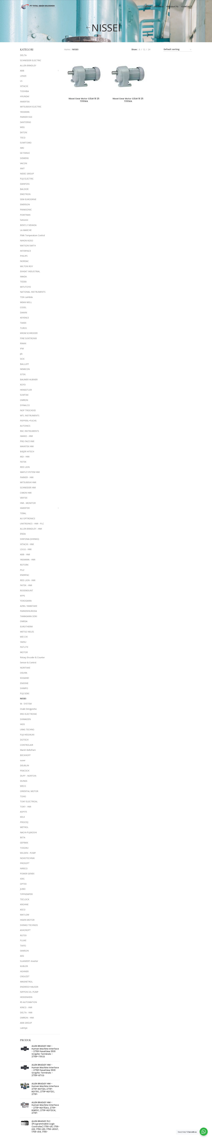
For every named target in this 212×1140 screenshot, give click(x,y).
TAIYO (23, 945)
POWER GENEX (27, 873)
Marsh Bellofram (28, 750)
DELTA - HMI (26, 1012)
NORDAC (24, 261)
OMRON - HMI (27, 1017)
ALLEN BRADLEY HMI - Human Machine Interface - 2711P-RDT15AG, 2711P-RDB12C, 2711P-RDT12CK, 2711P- (45, 1107)
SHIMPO (24, 688)
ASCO (22, 909)
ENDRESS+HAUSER (29, 986)
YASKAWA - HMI (27, 559)
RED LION (25, 467)
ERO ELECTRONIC (28, 714)
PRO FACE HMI (27, 441)
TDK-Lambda (26, 297)
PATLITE (24, 647)
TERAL (23, 513)
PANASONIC (26, 209)
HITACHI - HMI (27, 544)
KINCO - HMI (26, 1007)
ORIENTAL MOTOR (29, 791)
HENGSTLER (26, 389)
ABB (22, 70)
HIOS (22, 724)
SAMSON (24, 950)
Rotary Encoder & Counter (32, 657)
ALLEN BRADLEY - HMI (31, 528)
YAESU (23, 642)
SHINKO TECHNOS (29, 925)
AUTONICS (25, 425)
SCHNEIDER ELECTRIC (30, 60)
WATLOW (24, 914)
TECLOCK (24, 899)
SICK (22, 358)
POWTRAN (25, 214)
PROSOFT (24, 863)
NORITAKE (25, 667)
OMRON (24, 400)
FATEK (23, 461)
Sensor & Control (28, 662)
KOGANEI (24, 678)
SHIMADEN (25, 719)
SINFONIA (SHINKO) (29, 539)
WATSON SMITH (28, 245)
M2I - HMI (24, 456)
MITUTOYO (25, 286)
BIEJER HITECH (27, 451)
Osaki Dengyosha (28, 709)
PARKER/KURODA (28, 611)
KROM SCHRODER (28, 333)
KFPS (22, 595)
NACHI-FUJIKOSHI (28, 832)
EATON (23, 132)
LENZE (23, 75)
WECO (23, 786)
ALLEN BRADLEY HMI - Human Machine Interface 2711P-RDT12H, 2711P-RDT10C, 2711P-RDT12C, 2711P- (45, 1088)
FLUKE (23, 940)
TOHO (23, 796)
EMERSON (25, 204)
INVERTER (25, 508)
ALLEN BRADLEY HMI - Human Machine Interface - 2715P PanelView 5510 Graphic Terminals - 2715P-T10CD (45, 1051)
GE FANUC (25, 153)
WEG (22, 127)
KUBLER (24, 966)
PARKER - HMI (26, 477)
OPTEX (23, 883)
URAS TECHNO (27, 729)
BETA (22, 837)
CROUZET (24, 976)
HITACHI (24, 86)
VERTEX (23, 497)
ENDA (23, 533)
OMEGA (23, 621)
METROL (24, 827)
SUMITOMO (25, 142)
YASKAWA (24, 111)
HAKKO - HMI (26, 436)
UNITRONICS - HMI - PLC (32, 523)
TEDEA (23, 281)
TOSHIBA (24, 91)
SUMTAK (24, 394)
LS (21, 81)
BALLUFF (24, 364)
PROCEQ (24, 822)
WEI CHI (24, 636)
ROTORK (24, 564)
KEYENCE (24, 317)
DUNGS (23, 781)
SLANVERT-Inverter (29, 961)
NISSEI (23, 698)
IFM (22, 348)
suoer (22, 760)
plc (21, 353)
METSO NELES (27, 631)
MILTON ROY (26, 266)
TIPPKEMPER (26, 894)
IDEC (22, 878)
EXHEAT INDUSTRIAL (30, 271)
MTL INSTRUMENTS (29, 415)
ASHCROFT (25, 930)
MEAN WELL (26, 302)
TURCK (23, 328)
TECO (22, 137)
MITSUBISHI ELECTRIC (30, 106)
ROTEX (23, 935)
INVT (22, 168)
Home (67, 49)
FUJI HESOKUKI (27, 734)
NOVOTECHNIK (27, 858)
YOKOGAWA (26, 600)
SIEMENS (24, 158)
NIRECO (24, 868)
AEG (22, 955)
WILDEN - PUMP (28, 853)
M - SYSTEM (26, 703)
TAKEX (23, 322)
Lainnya (23, 1027)
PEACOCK (24, 770)
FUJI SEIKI (24, 693)
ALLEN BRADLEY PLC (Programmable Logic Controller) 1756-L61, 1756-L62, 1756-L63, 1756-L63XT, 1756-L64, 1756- (45, 1126)
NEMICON (25, 369)
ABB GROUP (26, 1022)
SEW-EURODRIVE (28, 199)
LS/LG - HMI (25, 549)
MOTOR (24, 652)
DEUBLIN (24, 765)
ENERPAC (24, 575)
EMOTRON (25, 194)
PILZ (22, 570)
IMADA (23, 276)
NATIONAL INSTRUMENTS (32, 291)
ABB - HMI (25, 554)
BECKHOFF (25, 755)
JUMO (23, 889)
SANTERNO (25, 122)
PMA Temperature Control (32, 235)
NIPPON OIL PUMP (29, 991)
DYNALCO (25, 405)
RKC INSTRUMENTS (29, 431)
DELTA (23, 55)
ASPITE (23, 811)
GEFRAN (24, 842)
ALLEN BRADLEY (28, 65)
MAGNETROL (26, 981)
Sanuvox (24, 219)
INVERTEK (25, 101)
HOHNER (24, 971)
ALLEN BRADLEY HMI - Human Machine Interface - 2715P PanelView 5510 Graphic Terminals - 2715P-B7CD (45, 1070)
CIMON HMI (25, 492)
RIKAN (23, 343)
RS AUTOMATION (28, 1002)
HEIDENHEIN (26, 997)
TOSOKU (24, 847)
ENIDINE (24, 683)
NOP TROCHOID (28, 410)
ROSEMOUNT (26, 590)
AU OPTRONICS (27, 518)
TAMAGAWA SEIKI (28, 616)
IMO (22, 147)
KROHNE (24, 904)
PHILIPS (24, 255)
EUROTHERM (26, 626)
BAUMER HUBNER (28, 379)
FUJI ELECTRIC (27, 178)
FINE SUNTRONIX (28, 338)
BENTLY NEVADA (28, 225)
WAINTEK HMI (27, 446)
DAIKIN (23, 312)
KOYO (23, 384)
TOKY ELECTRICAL (29, 801)
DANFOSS (25, 183)
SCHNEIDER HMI (28, 487)
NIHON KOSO (26, 240)
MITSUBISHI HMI (28, 482)
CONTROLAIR (26, 745)
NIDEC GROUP (27, 173)
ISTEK (23, 374)
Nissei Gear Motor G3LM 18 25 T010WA (84, 100)
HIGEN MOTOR (27, 919)
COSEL (23, 307)
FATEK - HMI (26, 585)
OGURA (23, 672)
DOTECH (24, 739)
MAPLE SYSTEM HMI (30, 472)
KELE (22, 817)
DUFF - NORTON (28, 775)
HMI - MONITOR (28, 503)
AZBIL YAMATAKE (28, 606)
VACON (23, 163)
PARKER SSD (26, 117)
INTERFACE (25, 250)
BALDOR (24, 189)
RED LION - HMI (27, 580)
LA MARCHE (25, 230)
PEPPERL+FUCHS (28, 420)
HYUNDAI (24, 96)
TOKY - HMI (25, 806)
